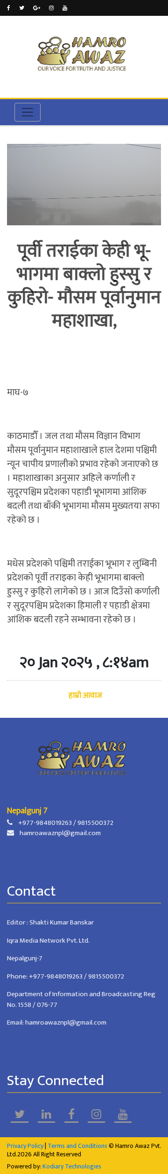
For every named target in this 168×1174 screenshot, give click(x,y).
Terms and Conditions (77, 1145)
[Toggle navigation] (27, 112)
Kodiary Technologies (71, 1166)
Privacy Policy (25, 1145)
